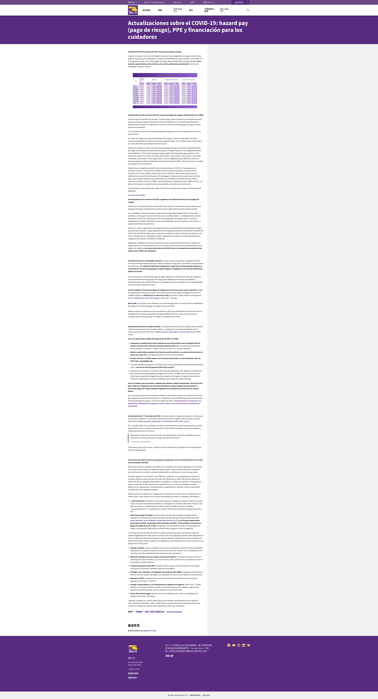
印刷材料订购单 (209, 10)
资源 (160, 10)
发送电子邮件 (133, 673)
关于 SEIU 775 (178, 10)
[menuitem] (131, 2)
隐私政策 (206, 695)
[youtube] (233, 645)
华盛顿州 (139, 612)
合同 (192, 2)
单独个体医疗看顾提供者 (154, 612)
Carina (178, 2)
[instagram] (238, 645)
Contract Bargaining (174, 612)
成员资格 (146, 10)
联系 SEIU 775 (208, 2)
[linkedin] (243, 645)
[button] (136, 2)
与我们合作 (132, 677)
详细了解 (169, 655)
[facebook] (228, 645)
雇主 (191, 10)
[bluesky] (248, 645)
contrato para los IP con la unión (146, 298)
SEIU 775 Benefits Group (155, 2)
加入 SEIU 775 (224, 10)
